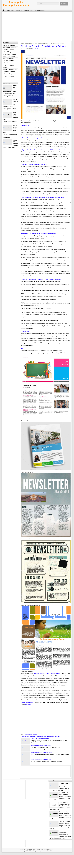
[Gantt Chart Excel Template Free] (7, 114)
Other (6, 67)
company (26, 734)
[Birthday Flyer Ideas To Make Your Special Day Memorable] (54, 784)
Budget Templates (9, 49)
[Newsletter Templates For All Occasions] (26, 746)
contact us (28, 704)
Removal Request (40, 10)
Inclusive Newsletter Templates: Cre (41, 759)
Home (22, 43)
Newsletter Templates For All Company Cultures (46, 673)
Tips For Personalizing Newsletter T (40, 738)
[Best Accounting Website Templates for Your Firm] (54, 813)
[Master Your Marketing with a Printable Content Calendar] (7, 87)
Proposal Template (9, 71)
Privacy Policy (10, 10)
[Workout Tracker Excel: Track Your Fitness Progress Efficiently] (7, 127)
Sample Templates (9, 74)
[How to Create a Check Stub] (7, 101)
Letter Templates (9, 58)
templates (35, 734)
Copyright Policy (28, 10)
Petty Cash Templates (10, 69)
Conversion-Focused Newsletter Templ (41, 752)
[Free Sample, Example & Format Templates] (16, 8)
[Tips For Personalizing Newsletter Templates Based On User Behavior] (26, 741)
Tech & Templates (9, 76)
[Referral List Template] (7, 141)
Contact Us (19, 10)
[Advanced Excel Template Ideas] (54, 832)
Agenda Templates (9, 45)
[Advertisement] (38, 27)
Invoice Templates (9, 56)
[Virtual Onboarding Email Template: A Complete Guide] (54, 794)
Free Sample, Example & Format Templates (41, 851)
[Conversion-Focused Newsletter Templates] (26, 753)
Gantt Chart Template (10, 54)
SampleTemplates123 (27, 702)
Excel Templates (9, 52)
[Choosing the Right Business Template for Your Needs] (54, 823)
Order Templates (9, 65)
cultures (30, 734)
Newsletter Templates (31, 43)
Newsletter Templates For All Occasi (41, 745)
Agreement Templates (10, 47)
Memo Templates (9, 60)
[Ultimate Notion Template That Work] (54, 807)
